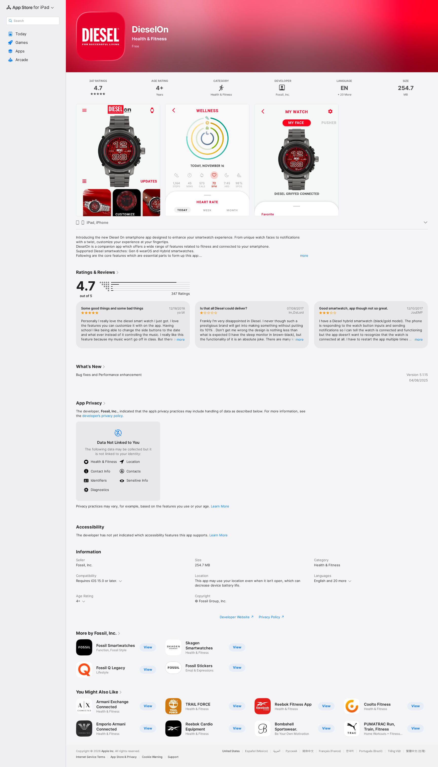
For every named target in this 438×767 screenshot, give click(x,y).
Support (173, 757)
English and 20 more (330, 581)
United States (231, 751)
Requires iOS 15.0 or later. (96, 581)
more (304, 255)
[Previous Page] (71, 325)
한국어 (350, 751)
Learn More (220, 506)
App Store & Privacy (124, 757)
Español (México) (256, 751)
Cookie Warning (152, 757)
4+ (78, 601)
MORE (181, 339)
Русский (291, 751)
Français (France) (330, 751)
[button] (33, 34)
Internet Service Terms (90, 757)
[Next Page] (432, 325)
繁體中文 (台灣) (415, 751)
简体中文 (308, 751)
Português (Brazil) (370, 751)
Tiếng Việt (394, 751)
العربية (276, 751)
